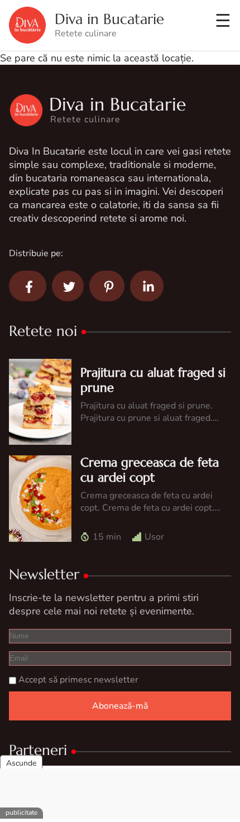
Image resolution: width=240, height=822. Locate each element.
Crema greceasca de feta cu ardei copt (149, 469)
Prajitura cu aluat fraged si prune (152, 380)
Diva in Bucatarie (109, 19)
